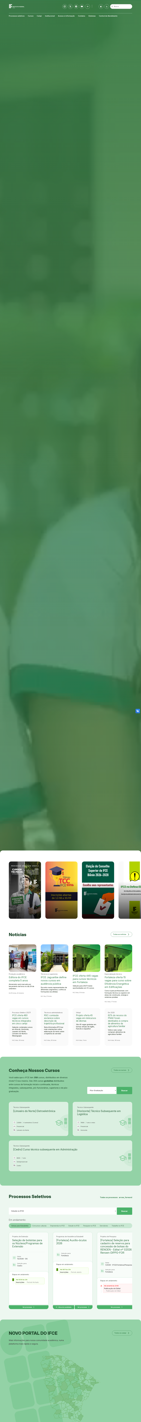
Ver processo (29, 1307)
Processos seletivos (17, 16)
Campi (39, 16)
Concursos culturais (39, 1226)
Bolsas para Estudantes (20, 1226)
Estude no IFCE (74, 1226)
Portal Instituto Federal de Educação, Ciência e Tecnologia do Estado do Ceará (19, 6)
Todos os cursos (122, 1070)
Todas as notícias (121, 934)
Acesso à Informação (66, 16)
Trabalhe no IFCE (118, 1226)
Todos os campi (122, 1332)
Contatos (81, 16)
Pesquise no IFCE (89, 1226)
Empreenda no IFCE (57, 1226)
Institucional (50, 16)
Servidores (104, 1226)
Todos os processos (116, 1197)
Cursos (30, 16)
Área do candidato (63, 1307)
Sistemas (92, 16)
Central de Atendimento (108, 16)
